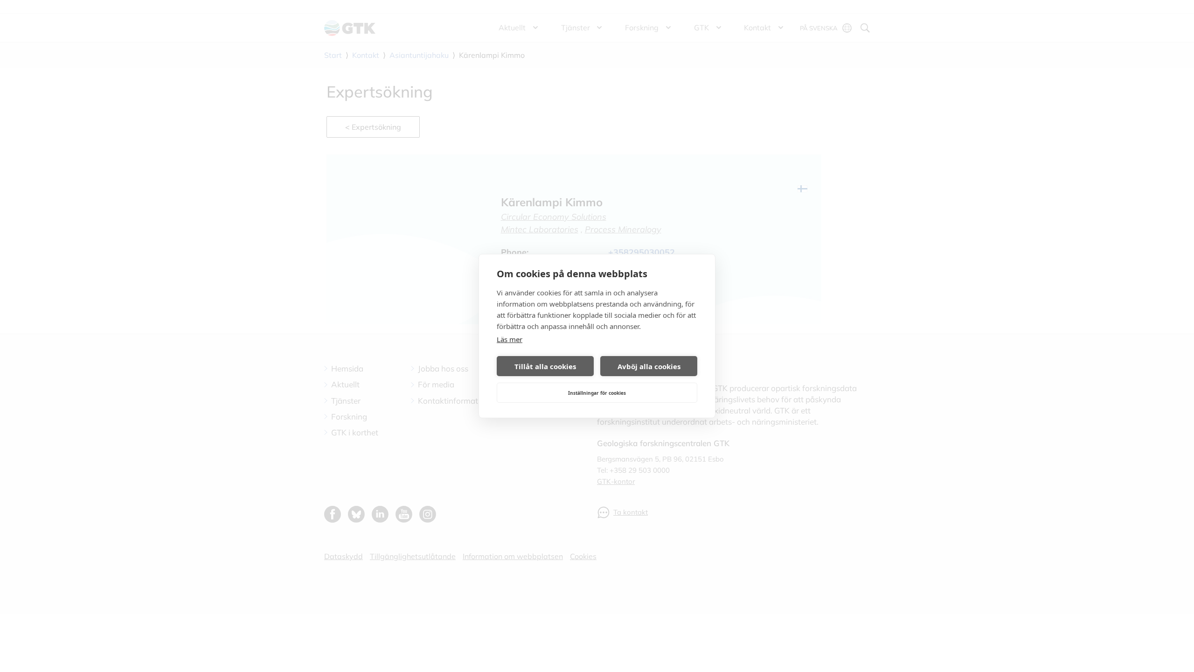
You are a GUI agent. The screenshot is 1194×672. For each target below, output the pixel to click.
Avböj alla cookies (649, 366)
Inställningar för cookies (597, 393)
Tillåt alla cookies (545, 366)
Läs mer (509, 339)
